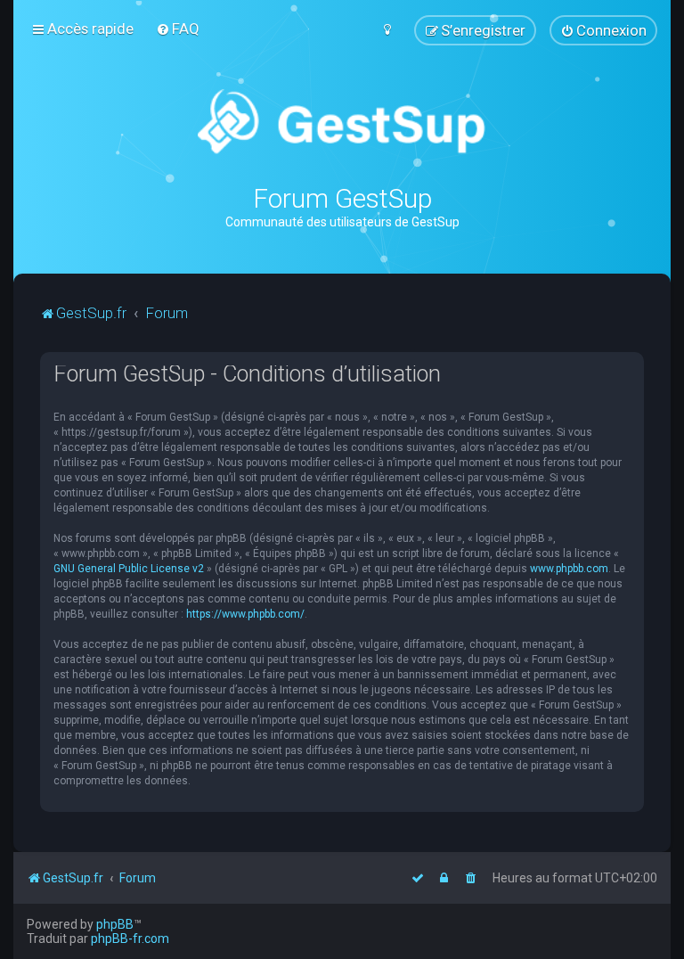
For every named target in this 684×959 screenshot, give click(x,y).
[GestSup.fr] (341, 122)
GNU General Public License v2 (128, 568)
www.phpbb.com (569, 568)
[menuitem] (177, 28)
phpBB (115, 924)
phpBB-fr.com (130, 938)
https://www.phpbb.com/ (245, 614)
